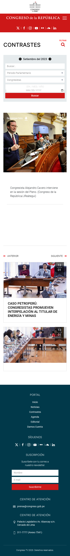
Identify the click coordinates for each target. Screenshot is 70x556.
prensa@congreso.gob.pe (31, 506)
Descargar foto (15, 118)
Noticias (35, 407)
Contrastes (35, 412)
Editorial (35, 421)
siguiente (57, 256)
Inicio (35, 402)
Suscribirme (35, 487)
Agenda (35, 417)
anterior (13, 256)
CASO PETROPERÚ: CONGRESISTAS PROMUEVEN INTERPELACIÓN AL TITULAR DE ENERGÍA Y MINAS (32, 309)
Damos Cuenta (35, 426)
